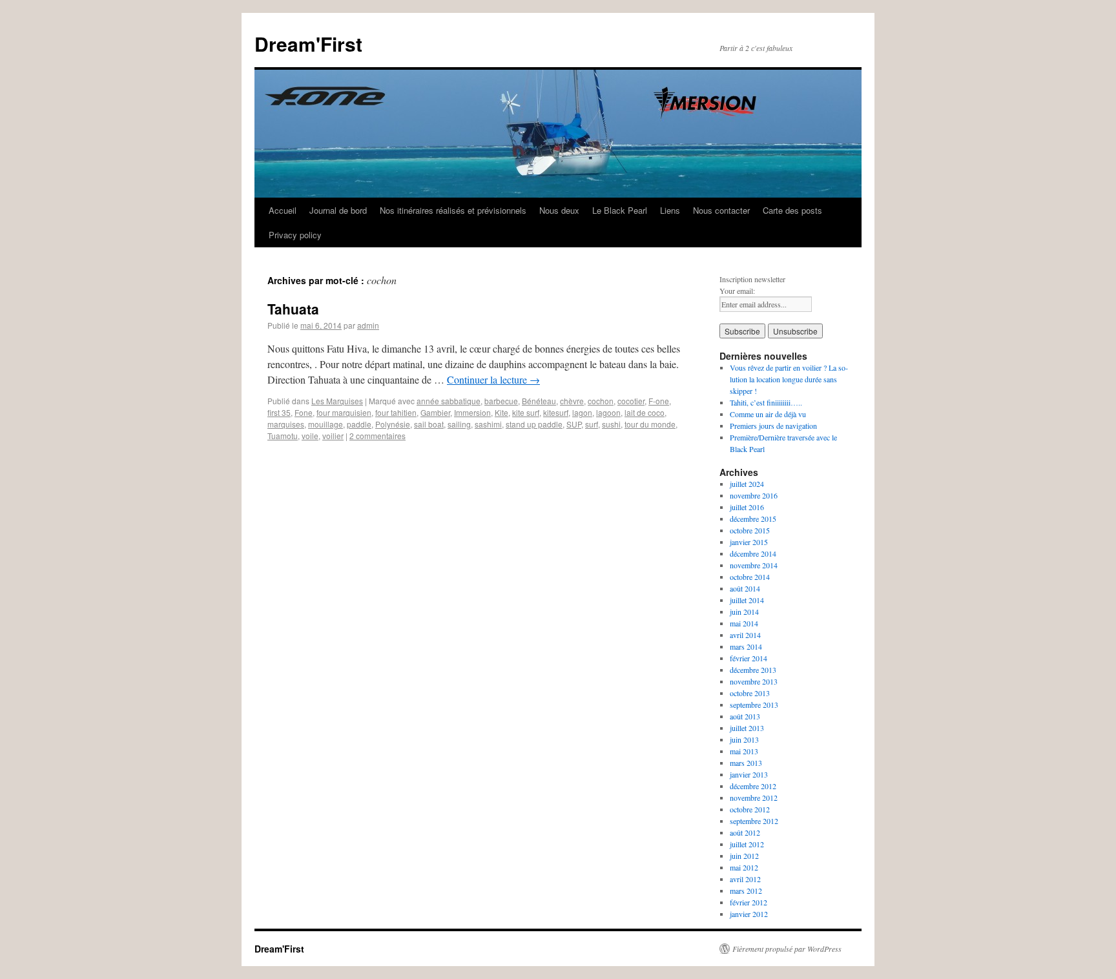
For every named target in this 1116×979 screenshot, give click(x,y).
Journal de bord (338, 210)
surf (591, 423)
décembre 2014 (753, 553)
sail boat (429, 423)
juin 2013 (744, 739)
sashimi (488, 423)
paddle (359, 423)
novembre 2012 (754, 797)
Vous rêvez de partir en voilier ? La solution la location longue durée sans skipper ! (789, 379)
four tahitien (396, 412)
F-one (658, 400)
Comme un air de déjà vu (768, 414)
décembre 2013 (753, 670)
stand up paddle (534, 423)
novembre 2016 (754, 495)
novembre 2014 (754, 565)
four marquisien (343, 412)
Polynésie (392, 423)
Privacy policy (295, 235)
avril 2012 (745, 879)
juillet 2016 (747, 507)
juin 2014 (744, 611)
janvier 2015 (749, 542)
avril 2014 (745, 635)
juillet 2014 (747, 600)
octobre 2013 (750, 693)
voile (310, 435)
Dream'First (308, 43)
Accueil (282, 210)
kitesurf (555, 412)
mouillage (325, 423)
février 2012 (748, 902)
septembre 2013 (754, 704)
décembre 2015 (753, 518)
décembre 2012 (753, 786)
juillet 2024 (747, 484)
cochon (601, 400)
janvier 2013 (749, 774)
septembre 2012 (754, 821)
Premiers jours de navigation (773, 425)
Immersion (472, 412)
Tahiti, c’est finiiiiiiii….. (766, 402)
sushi (611, 423)
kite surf (525, 412)
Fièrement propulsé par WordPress (787, 948)
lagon (582, 412)
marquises (285, 423)
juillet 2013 (747, 728)
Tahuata (293, 308)
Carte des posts (792, 210)
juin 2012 (744, 855)
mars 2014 (746, 646)
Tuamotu (282, 435)
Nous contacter (721, 210)
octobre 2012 (750, 809)
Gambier (435, 412)
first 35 (279, 412)
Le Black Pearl (619, 210)
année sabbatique (448, 400)
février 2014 (748, 658)
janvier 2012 (749, 914)
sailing (459, 423)
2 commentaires (377, 435)
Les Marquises (337, 400)
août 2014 (745, 588)
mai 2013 (744, 751)
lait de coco (645, 412)
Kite (501, 412)
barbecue (501, 400)
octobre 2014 (750, 577)
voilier (333, 435)
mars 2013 (746, 762)
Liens (670, 210)
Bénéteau (539, 400)
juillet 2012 (747, 844)
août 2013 (745, 716)
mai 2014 (744, 623)
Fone (303, 412)
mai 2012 (744, 867)
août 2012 (745, 832)
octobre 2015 (750, 530)
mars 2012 (746, 890)
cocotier (631, 400)
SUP (573, 423)
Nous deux (559, 210)
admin (368, 325)
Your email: (737, 290)
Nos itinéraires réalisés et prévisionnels (453, 210)
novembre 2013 (754, 681)
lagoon (608, 412)
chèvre (572, 400)
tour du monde (650, 423)
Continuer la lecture (493, 379)
